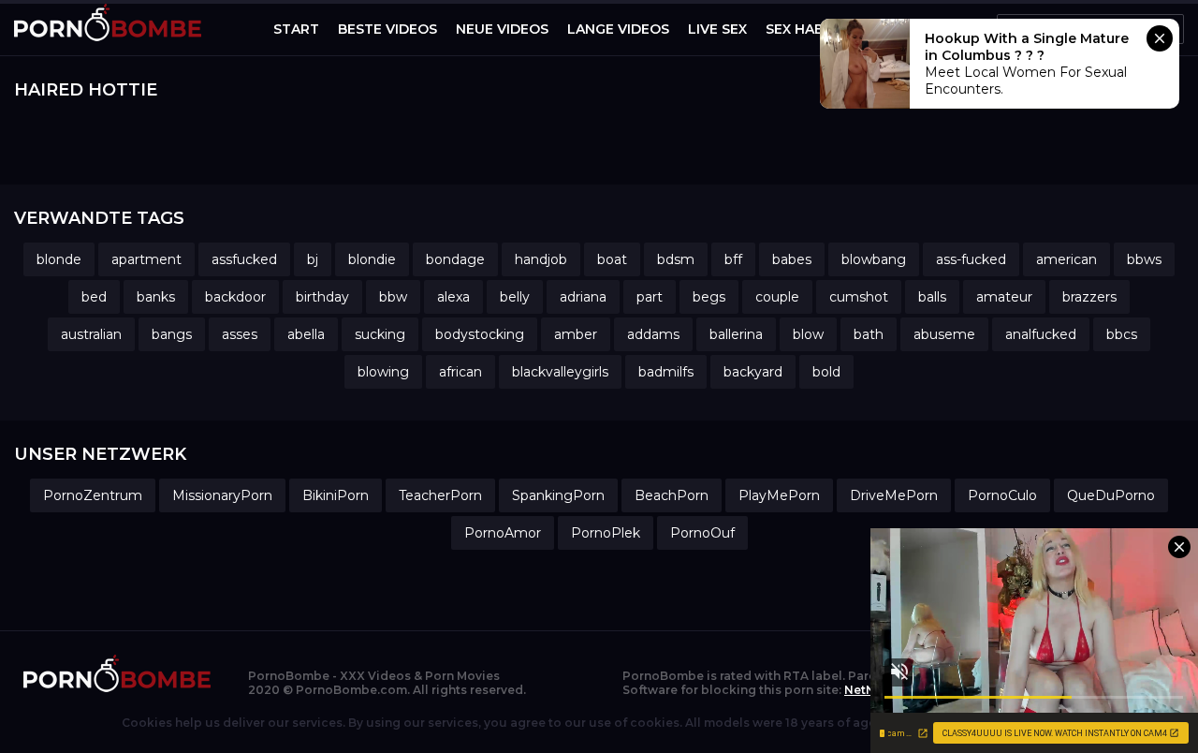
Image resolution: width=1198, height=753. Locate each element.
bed (94, 296)
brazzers (1089, 296)
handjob (541, 259)
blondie (372, 259)
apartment (146, 259)
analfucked (1040, 334)
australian (91, 334)
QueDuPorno (1111, 495)
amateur (1004, 296)
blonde (59, 259)
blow (808, 334)
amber (575, 334)
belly (515, 296)
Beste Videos (387, 29)
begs (709, 296)
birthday (322, 296)
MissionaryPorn (222, 495)
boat (612, 259)
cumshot (858, 296)
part (649, 296)
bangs (172, 334)
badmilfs (666, 371)
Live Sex (717, 29)
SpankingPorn (558, 495)
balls (932, 296)
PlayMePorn (779, 495)
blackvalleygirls (560, 371)
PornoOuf (702, 532)
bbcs (1121, 334)
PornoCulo (1002, 495)
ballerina (736, 334)
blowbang (873, 259)
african (460, 371)
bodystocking (479, 334)
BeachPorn (672, 495)
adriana (583, 296)
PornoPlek (605, 532)
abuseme (944, 334)
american (1066, 259)
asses (239, 334)
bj (312, 259)
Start (296, 29)
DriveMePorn (894, 495)
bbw (393, 296)
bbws (1144, 259)
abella (306, 334)
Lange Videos (618, 29)
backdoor (235, 296)
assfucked (244, 259)
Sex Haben (804, 29)
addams (653, 334)
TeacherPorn (440, 495)
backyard (752, 371)
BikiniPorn (335, 495)
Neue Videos (502, 29)
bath (869, 334)
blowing (383, 371)
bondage (455, 259)
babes (791, 259)
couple (777, 296)
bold (826, 371)
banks (156, 296)
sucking (380, 334)
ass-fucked (971, 259)
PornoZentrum (92, 495)
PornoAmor (502, 532)
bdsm (675, 259)
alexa (453, 296)
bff (733, 259)
